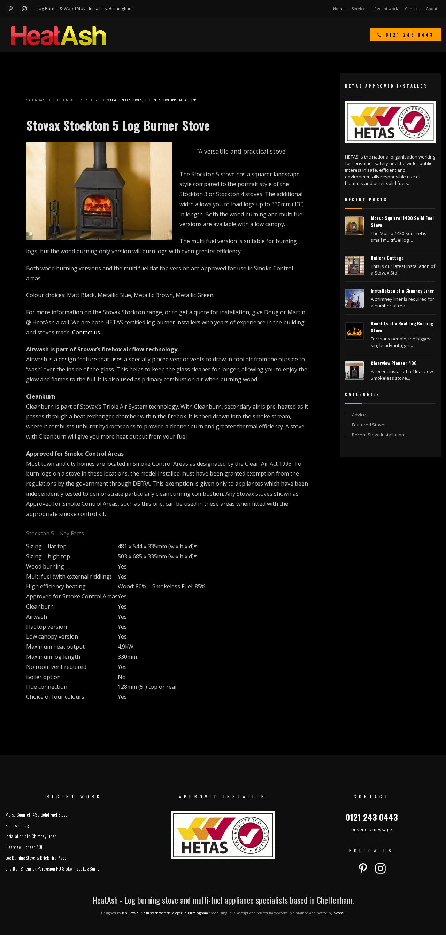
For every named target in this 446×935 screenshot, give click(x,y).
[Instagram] (24, 8)
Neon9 (338, 913)
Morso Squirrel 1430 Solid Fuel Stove (36, 814)
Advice (359, 414)
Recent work (386, 8)
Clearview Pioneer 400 (394, 363)
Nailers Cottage (387, 257)
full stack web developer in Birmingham (176, 913)
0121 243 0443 (372, 817)
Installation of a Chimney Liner (402, 290)
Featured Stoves (126, 100)
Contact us (86, 332)
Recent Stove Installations (170, 100)
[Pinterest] (10, 8)
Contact (412, 8)
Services (359, 8)
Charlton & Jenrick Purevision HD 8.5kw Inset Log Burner (53, 868)
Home (339, 8)
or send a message (371, 829)
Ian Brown (130, 913)
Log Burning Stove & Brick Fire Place (36, 857)
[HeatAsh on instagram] (380, 868)
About (431, 8)
